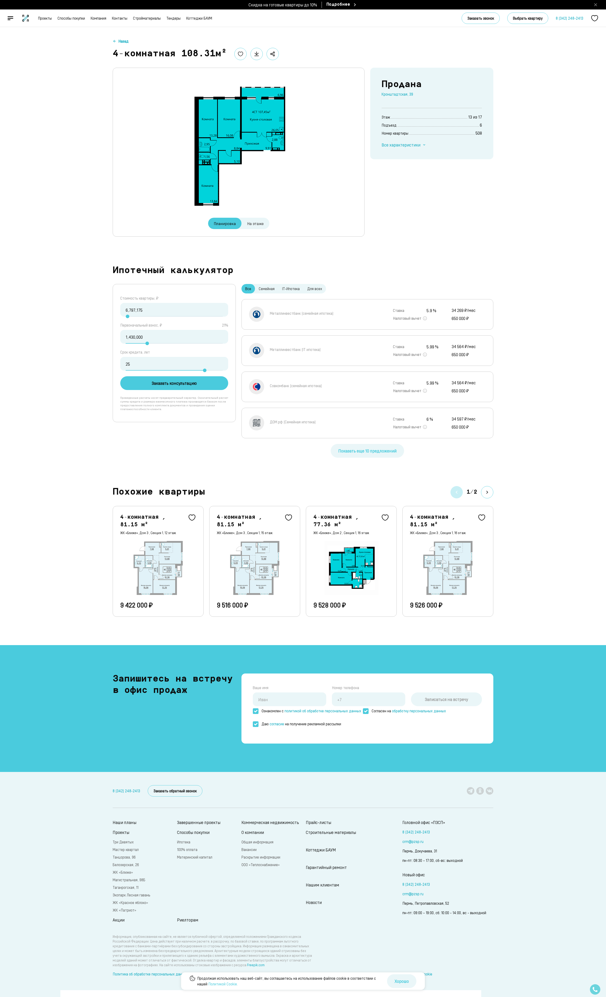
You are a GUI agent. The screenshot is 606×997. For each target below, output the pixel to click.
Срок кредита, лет (135, 352)
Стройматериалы (147, 18)
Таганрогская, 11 (125, 887)
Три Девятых (123, 842)
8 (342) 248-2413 (569, 18)
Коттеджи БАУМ (199, 18)
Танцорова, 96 (124, 857)
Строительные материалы (331, 832)
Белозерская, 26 (126, 864)
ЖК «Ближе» (123, 872)
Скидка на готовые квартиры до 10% (283, 4)
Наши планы (124, 822)
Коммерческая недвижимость (270, 822)
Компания (98, 18)
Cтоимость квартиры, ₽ (139, 298)
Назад (123, 41)
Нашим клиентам (322, 884)
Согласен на (409, 711)
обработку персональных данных (419, 711)
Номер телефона (345, 687)
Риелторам (187, 919)
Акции (119, 919)
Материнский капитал (194, 857)
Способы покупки (71, 18)
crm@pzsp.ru (412, 841)
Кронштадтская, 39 (397, 94)
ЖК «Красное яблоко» (130, 902)
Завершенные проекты (198, 822)
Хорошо (402, 981)
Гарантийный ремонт (326, 867)
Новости (314, 902)
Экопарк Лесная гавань (131, 895)
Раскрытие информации (260, 857)
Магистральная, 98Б (129, 879)
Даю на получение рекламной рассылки (301, 724)
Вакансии (249, 849)
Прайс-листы (318, 822)
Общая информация (257, 842)
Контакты (119, 18)
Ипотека (183, 842)
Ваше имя (260, 687)
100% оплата (187, 849)
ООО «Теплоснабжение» (260, 864)
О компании (252, 832)
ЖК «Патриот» (124, 910)
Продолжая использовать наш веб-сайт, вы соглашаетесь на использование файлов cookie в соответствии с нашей (286, 981)
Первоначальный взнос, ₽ (141, 325)
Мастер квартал (126, 849)
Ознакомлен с (311, 711)
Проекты (45, 18)
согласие (277, 724)
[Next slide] (487, 492)
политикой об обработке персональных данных (323, 711)
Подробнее (338, 5)
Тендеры (173, 18)
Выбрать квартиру (528, 18)
